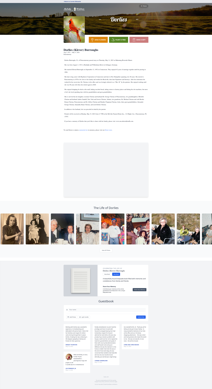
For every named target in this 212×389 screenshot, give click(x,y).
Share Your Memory (139, 289)
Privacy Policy (101, 381)
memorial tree (83, 130)
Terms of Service (110, 381)
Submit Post (141, 317)
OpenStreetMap (107, 384)
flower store (108, 130)
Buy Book (116, 274)
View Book (107, 274)
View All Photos (106, 250)
